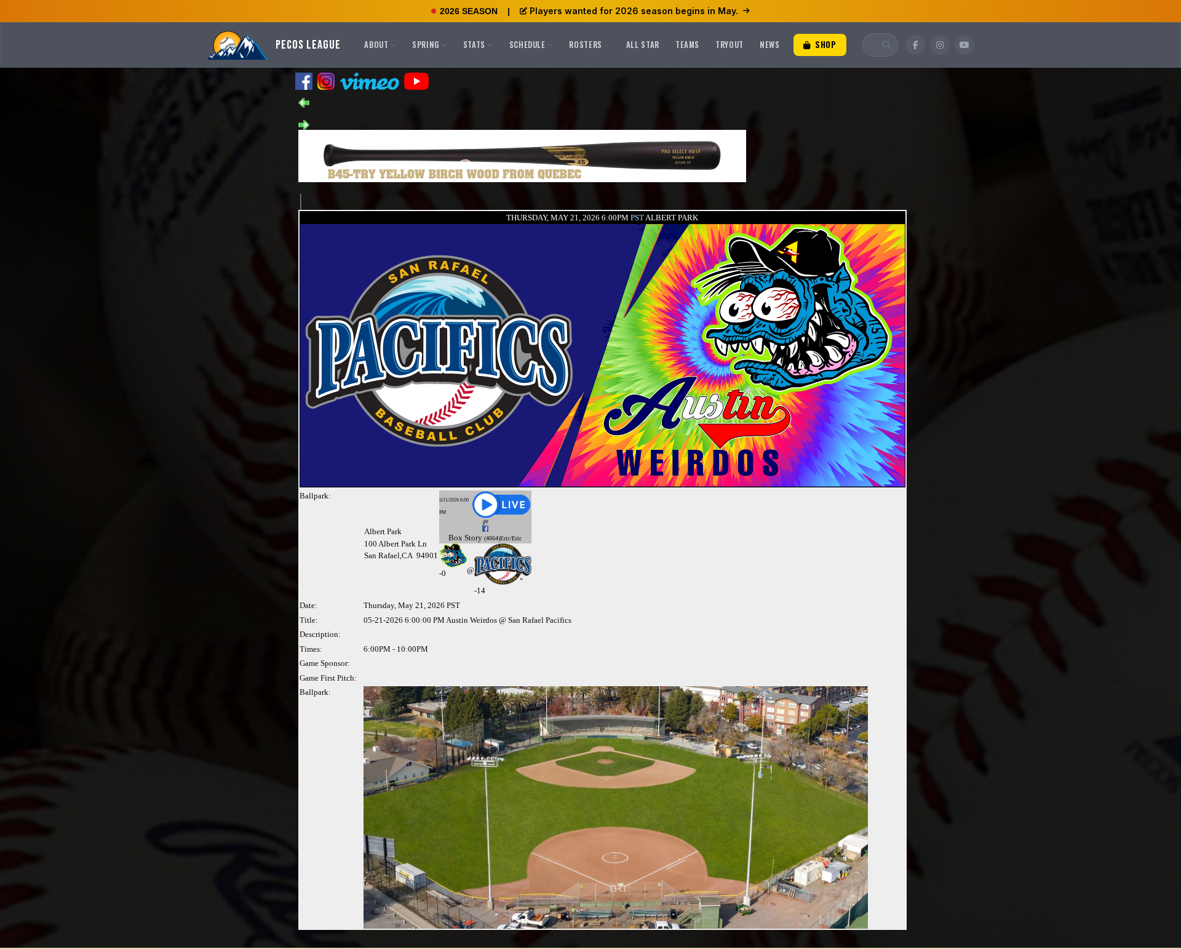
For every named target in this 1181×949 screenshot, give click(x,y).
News (770, 44)
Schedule (527, 44)
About (376, 44)
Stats (474, 44)
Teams (687, 44)
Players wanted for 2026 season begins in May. (634, 11)
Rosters (585, 44)
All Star (642, 44)
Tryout (729, 44)
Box (455, 537)
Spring (425, 44)
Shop (824, 44)
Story (473, 537)
